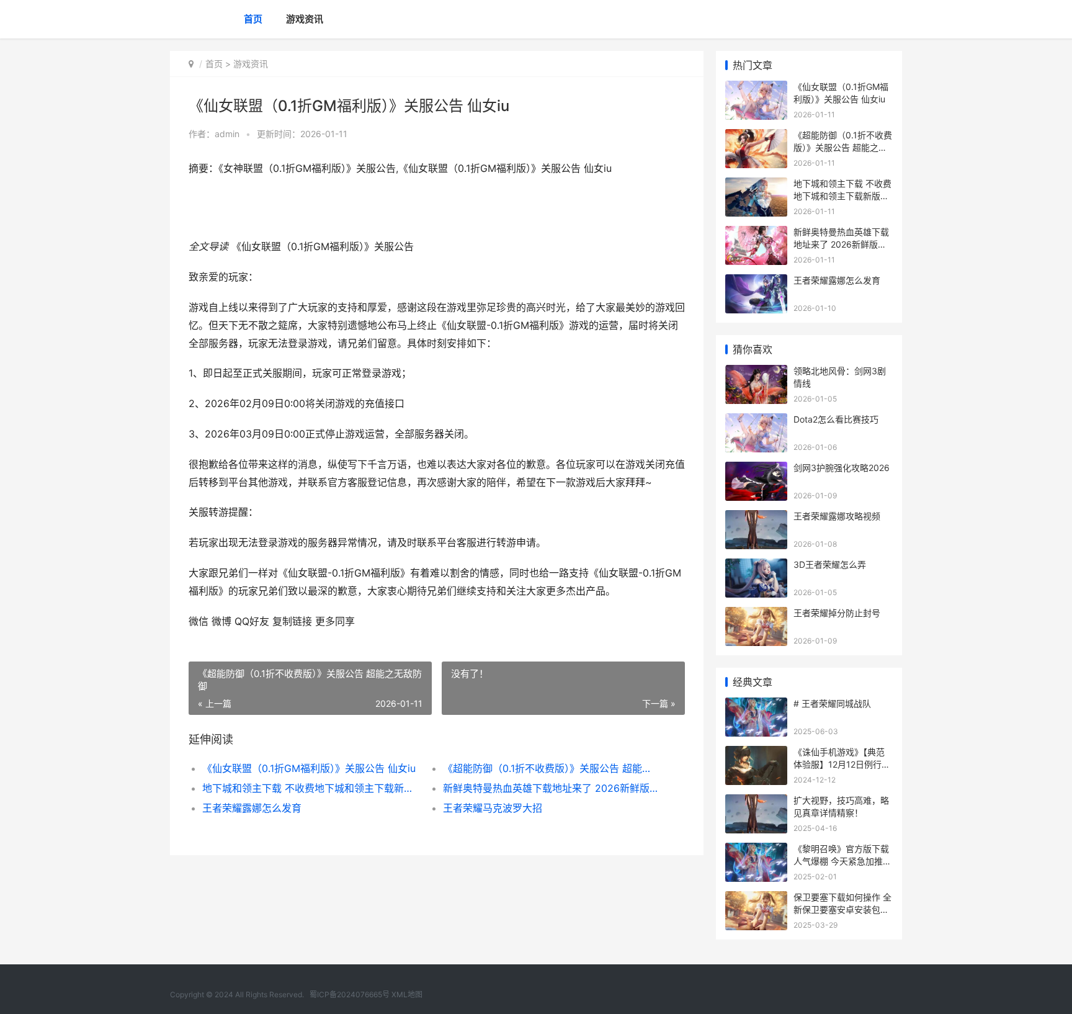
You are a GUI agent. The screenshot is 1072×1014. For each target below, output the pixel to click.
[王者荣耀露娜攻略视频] (756, 518)
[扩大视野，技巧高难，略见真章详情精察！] (756, 802)
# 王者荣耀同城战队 (832, 703)
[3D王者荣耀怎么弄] (756, 566)
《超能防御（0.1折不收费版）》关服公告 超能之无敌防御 (551, 768)
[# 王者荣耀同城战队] (756, 705)
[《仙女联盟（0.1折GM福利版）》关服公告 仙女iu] (756, 88)
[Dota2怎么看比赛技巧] (756, 421)
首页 (253, 19)
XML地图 (406, 994)
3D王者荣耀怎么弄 (829, 564)
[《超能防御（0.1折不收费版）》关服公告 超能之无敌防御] (756, 137)
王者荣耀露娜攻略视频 (836, 516)
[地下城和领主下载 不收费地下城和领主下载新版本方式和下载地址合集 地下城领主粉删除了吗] (756, 185)
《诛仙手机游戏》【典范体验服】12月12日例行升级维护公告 (841, 764)
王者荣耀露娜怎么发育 (252, 808)
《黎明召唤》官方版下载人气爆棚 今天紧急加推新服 (842, 860)
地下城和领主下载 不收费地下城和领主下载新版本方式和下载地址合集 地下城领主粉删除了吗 (310, 788)
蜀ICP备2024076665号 (350, 994)
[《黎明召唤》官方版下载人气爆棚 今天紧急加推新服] (756, 850)
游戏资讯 (304, 19)
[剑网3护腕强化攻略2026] (756, 469)
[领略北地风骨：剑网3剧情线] (756, 372)
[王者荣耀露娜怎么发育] (756, 282)
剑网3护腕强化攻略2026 (841, 467)
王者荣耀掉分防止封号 (836, 613)
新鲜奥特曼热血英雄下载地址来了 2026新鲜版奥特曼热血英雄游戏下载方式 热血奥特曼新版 (551, 788)
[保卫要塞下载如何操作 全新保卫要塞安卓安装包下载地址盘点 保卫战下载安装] (756, 899)
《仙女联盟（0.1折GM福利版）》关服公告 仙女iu (309, 768)
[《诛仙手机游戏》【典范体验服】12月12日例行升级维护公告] (756, 753)
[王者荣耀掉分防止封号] (756, 614)
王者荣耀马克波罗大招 (492, 808)
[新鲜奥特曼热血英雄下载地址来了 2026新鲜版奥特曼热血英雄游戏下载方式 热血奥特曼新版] (756, 233)
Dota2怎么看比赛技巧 (835, 419)
